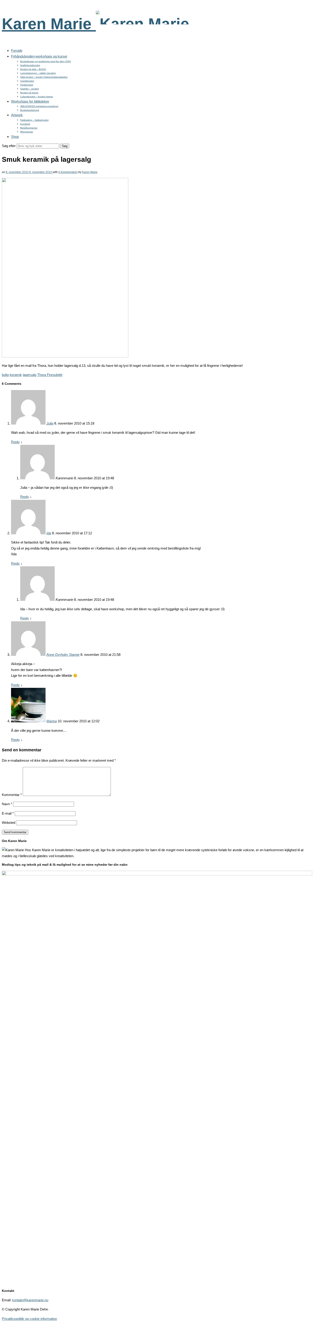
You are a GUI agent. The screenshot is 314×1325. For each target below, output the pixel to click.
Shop (15, 137)
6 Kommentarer (68, 172)
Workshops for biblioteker (30, 101)
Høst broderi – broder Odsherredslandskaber (44, 77)
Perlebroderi (26, 85)
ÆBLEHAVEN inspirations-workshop (39, 106)
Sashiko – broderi (29, 88)
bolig (5, 375)
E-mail (8, 813)
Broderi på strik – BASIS (33, 69)
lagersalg (29, 375)
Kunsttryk (25, 124)
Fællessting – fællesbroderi (34, 120)
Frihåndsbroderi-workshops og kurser (39, 56)
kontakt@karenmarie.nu (30, 1300)
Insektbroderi (27, 81)
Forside (16, 50)
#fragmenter (26, 131)
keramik (16, 375)
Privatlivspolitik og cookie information (29, 1319)
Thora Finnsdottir (50, 375)
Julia (49, 423)
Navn (7, 804)
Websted (8, 823)
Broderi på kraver (29, 92)
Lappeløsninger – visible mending (38, 73)
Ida (48, 533)
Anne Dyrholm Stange (63, 655)
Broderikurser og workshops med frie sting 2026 (45, 61)
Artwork (17, 115)
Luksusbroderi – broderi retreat (36, 96)
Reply (15, 442)
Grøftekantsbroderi (30, 65)
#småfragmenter (28, 128)
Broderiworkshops (29, 110)
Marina (51, 721)
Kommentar (12, 795)
